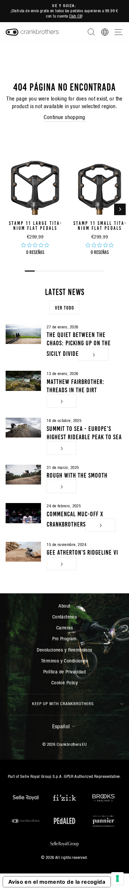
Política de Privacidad (64, 671)
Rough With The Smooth (77, 474)
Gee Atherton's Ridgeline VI (82, 551)
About (64, 606)
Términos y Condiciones (64, 660)
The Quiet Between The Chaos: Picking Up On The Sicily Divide (79, 343)
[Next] (120, 209)
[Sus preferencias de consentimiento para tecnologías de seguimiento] (117, 878)
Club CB (75, 16)
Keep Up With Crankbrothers (63, 703)
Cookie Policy (64, 682)
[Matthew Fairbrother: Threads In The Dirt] (23, 381)
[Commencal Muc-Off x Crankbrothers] (23, 513)
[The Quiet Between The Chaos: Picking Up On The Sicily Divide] (23, 334)
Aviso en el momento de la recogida (56, 881)
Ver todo (64, 307)
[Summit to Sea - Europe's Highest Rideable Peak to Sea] (23, 428)
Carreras (64, 627)
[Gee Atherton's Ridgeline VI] (23, 552)
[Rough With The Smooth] (23, 475)
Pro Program (64, 638)
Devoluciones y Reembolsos (64, 650)
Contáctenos (64, 616)
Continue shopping (64, 117)
